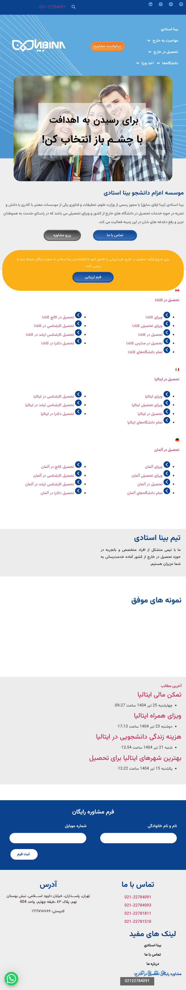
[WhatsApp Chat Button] (11, 978)
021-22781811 (138, 914)
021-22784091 (52, 7)
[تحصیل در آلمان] (177, 440)
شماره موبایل (75, 826)
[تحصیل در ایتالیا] (177, 369)
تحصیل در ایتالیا (166, 379)
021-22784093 (138, 906)
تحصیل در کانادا (167, 300)
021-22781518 (138, 922)
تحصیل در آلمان (166, 450)
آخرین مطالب (171, 686)
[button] (93, 607)
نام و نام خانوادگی (162, 826)
